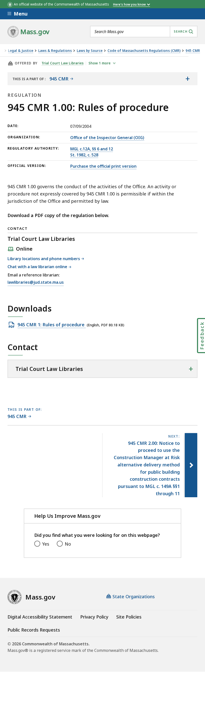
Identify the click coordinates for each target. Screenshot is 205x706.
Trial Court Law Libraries (63, 63)
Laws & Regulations (55, 51)
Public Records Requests (34, 630)
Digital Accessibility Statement (40, 617)
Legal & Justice (20, 51)
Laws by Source (89, 51)
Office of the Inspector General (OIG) (107, 137)
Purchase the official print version (103, 166)
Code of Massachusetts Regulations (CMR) (144, 51)
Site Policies (129, 617)
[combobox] (144, 31)
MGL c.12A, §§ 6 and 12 (91, 149)
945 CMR (193, 51)
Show (99, 63)
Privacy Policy (94, 617)
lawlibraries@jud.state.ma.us (36, 282)
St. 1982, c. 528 (84, 155)
